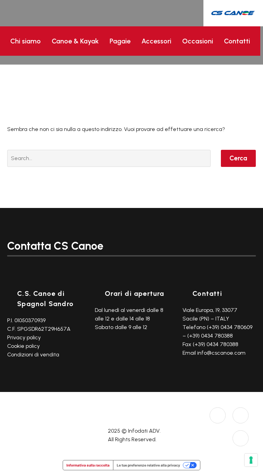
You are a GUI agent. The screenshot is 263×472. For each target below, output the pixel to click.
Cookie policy (23, 346)
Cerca (238, 158)
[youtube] (241, 438)
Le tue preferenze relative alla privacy (148, 465)
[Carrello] (252, 60)
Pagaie (120, 41)
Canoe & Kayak (75, 41)
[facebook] (241, 415)
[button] (239, 60)
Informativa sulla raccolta (88, 465)
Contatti (237, 41)
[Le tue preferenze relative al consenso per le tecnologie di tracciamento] (251, 460)
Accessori (156, 41)
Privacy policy (24, 337)
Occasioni (197, 41)
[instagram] (218, 415)
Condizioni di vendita (33, 354)
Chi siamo (25, 41)
